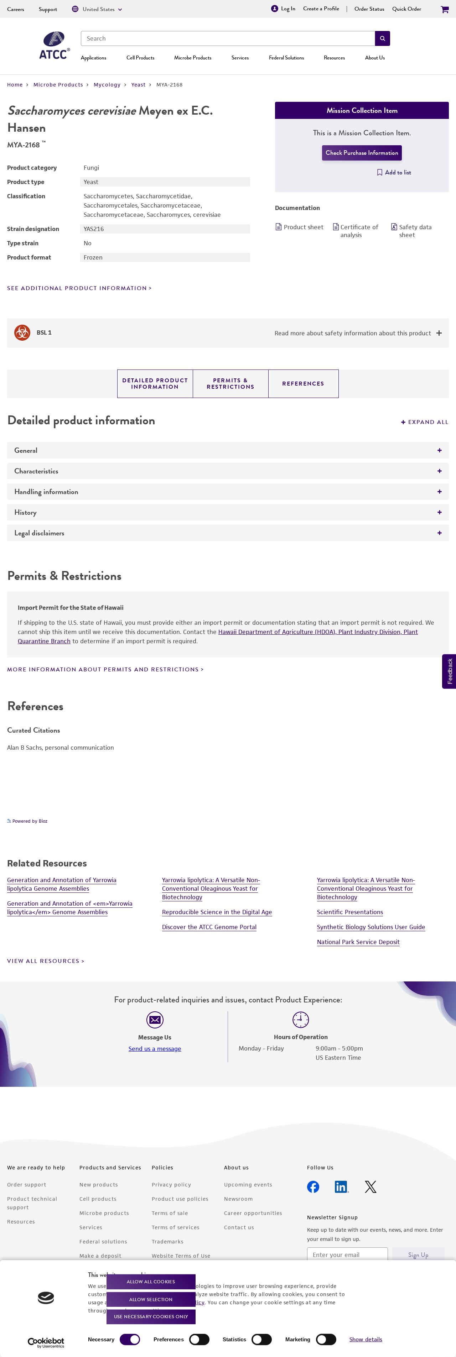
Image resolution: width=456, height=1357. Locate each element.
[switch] (199, 1339)
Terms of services (176, 1227)
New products (98, 1184)
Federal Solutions (286, 58)
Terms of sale (170, 1213)
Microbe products (104, 1213)
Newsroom (238, 1198)
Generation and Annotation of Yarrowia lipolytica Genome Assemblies (61, 884)
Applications (93, 58)
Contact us (239, 1227)
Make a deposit (100, 1255)
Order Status (369, 9)
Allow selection (151, 1299)
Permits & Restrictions (231, 383)
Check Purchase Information (362, 152)
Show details (365, 1339)
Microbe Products (192, 58)
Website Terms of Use (181, 1255)
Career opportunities (253, 1213)
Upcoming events (248, 1184)
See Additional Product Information (77, 288)
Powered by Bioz (29, 821)
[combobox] (228, 38)
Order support (26, 1184)
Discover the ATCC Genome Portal (209, 927)
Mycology (107, 84)
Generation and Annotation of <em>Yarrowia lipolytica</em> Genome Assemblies (70, 908)
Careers (15, 9)
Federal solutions (103, 1241)
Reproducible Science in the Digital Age (217, 912)
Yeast (138, 84)
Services (240, 58)
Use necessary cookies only (151, 1316)
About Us (375, 58)
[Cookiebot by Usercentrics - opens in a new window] (46, 1343)
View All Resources (43, 961)
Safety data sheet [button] (415, 231)
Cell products (97, 1198)
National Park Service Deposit (358, 942)
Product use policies (180, 1198)
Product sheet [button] (303, 227)
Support (48, 9)
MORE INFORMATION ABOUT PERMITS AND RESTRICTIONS (103, 669)
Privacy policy (171, 1184)
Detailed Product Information (155, 383)
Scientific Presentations (350, 912)
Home (15, 84)
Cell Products (140, 58)
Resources (334, 58)
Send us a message (155, 1049)
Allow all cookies (151, 1281)
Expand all (428, 422)
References (303, 383)
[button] (382, 38)
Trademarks (167, 1241)
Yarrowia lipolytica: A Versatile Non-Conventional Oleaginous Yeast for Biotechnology (211, 888)
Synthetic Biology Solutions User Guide (371, 927)
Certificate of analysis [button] (359, 231)
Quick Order (406, 9)
